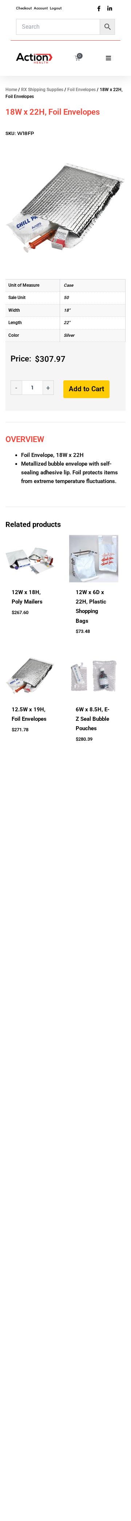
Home (11, 89)
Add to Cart (86, 389)
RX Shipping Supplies (42, 89)
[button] (108, 58)
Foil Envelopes (81, 89)
